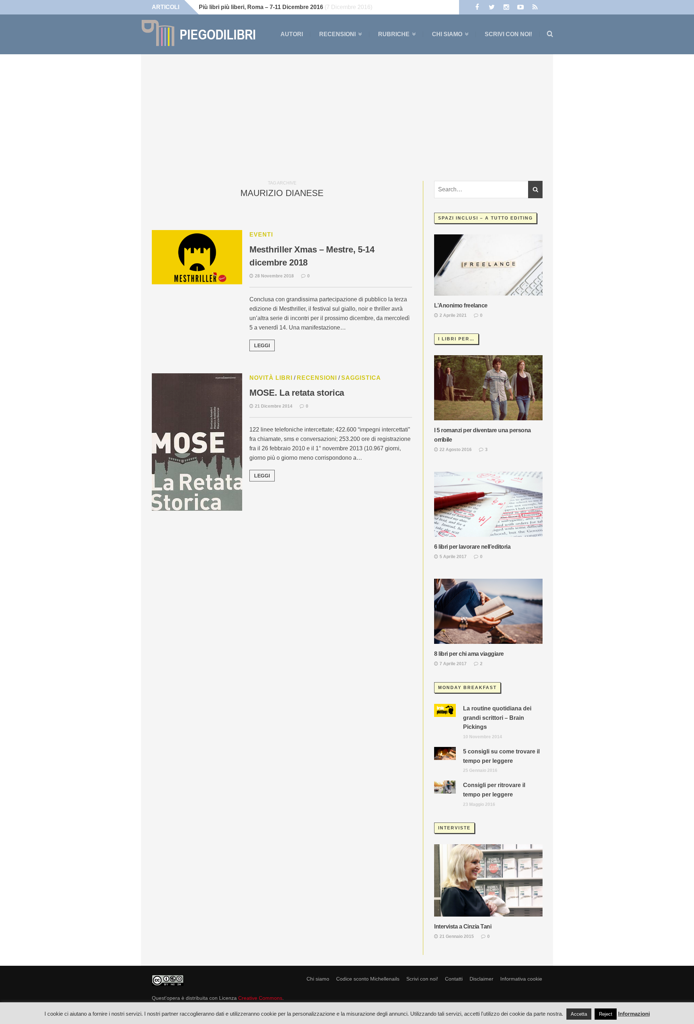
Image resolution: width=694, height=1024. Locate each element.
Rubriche (394, 34)
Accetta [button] (579, 1014)
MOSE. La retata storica (296, 393)
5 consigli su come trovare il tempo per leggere (501, 756)
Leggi (262, 345)
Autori (291, 34)
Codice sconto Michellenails (367, 979)
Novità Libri (270, 378)
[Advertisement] (347, 115)
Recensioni (337, 34)
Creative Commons (260, 998)
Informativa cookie (521, 979)
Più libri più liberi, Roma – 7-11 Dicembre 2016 (261, 7)
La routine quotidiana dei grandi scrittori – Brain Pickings (497, 717)
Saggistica (361, 378)
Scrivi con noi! (508, 34)
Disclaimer (481, 979)
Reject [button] (605, 1014)
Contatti (454, 979)
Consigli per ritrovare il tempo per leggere (494, 790)
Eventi (261, 234)
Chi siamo (447, 34)
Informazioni (634, 1014)
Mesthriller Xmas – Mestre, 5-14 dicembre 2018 (311, 256)
